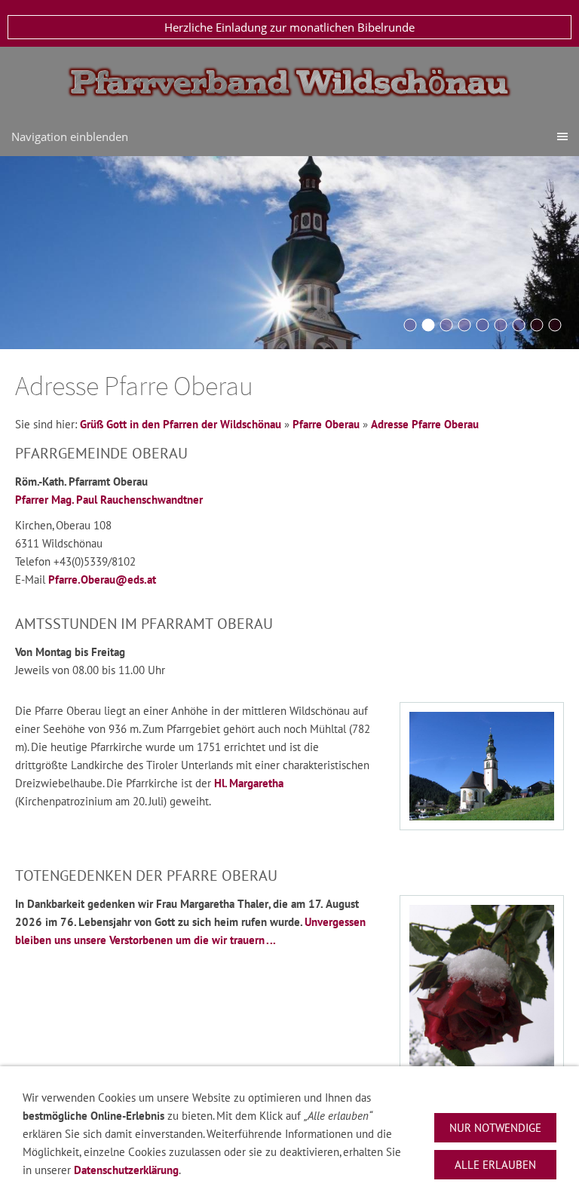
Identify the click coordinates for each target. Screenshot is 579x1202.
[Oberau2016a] (410, 325)
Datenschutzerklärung (126, 1170)
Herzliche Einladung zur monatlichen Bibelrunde (289, 27)
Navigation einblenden (69, 136)
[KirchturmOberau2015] (428, 325)
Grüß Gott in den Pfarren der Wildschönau (180, 424)
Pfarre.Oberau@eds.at (102, 579)
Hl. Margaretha (248, 783)
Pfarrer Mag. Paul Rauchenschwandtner (109, 499)
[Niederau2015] (446, 325)
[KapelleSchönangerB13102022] (501, 325)
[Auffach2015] (464, 325)
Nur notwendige (495, 1128)
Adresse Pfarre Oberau (425, 424)
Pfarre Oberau (326, 424)
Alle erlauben (495, 1165)
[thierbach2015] (482, 325)
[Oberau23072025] (555, 325)
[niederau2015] (537, 325)
